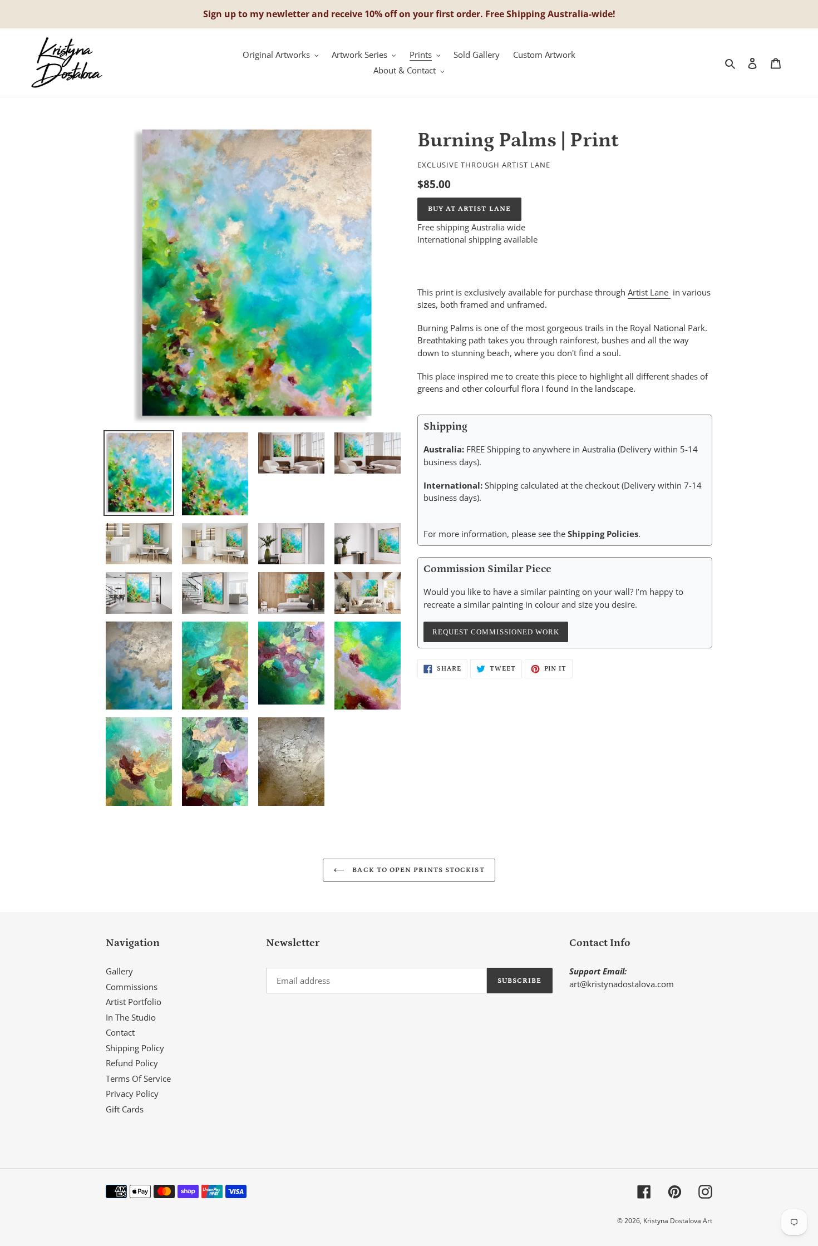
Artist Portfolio (133, 1001)
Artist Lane (649, 292)
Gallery (119, 971)
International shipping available (477, 239)
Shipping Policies (603, 533)
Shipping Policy (135, 1047)
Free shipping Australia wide (471, 227)
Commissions (131, 986)
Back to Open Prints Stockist (417, 870)
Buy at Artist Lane (469, 209)
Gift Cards (125, 1109)
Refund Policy (132, 1062)
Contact (120, 1032)
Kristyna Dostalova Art (677, 1220)
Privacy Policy (132, 1093)
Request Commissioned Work (495, 632)
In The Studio (131, 1017)
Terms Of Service (138, 1078)
